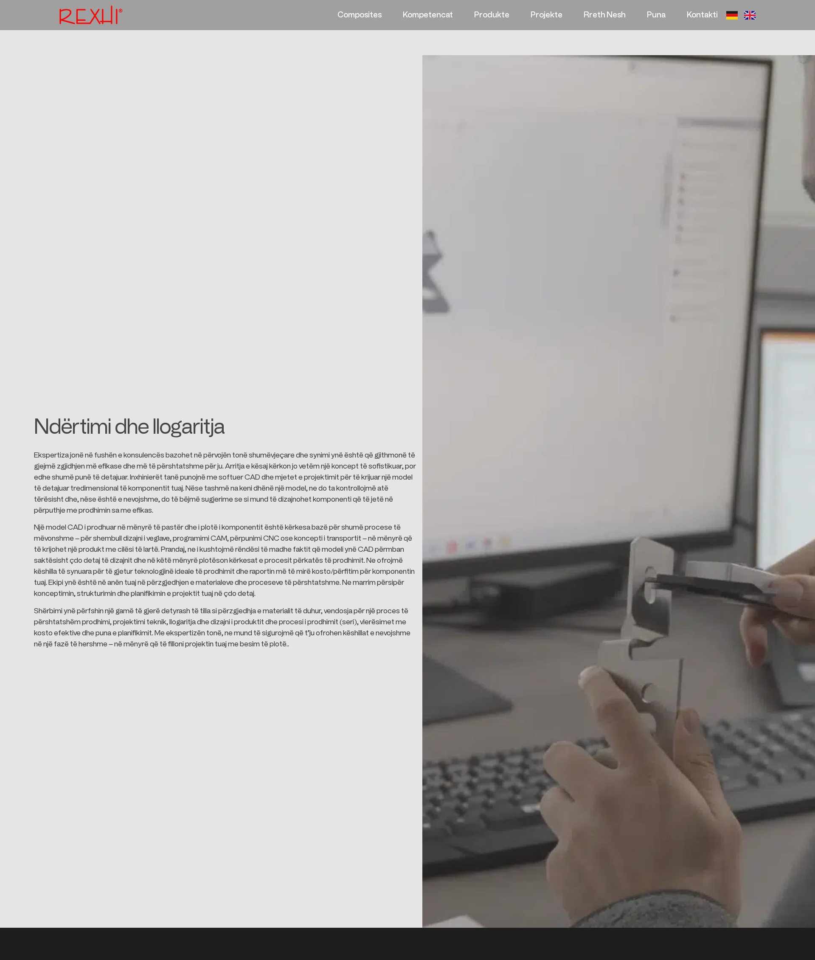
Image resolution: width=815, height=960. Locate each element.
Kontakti (702, 15)
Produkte (491, 15)
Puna (656, 15)
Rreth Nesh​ (605, 15)
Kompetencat (428, 15)
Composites (359, 15)
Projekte (546, 15)
